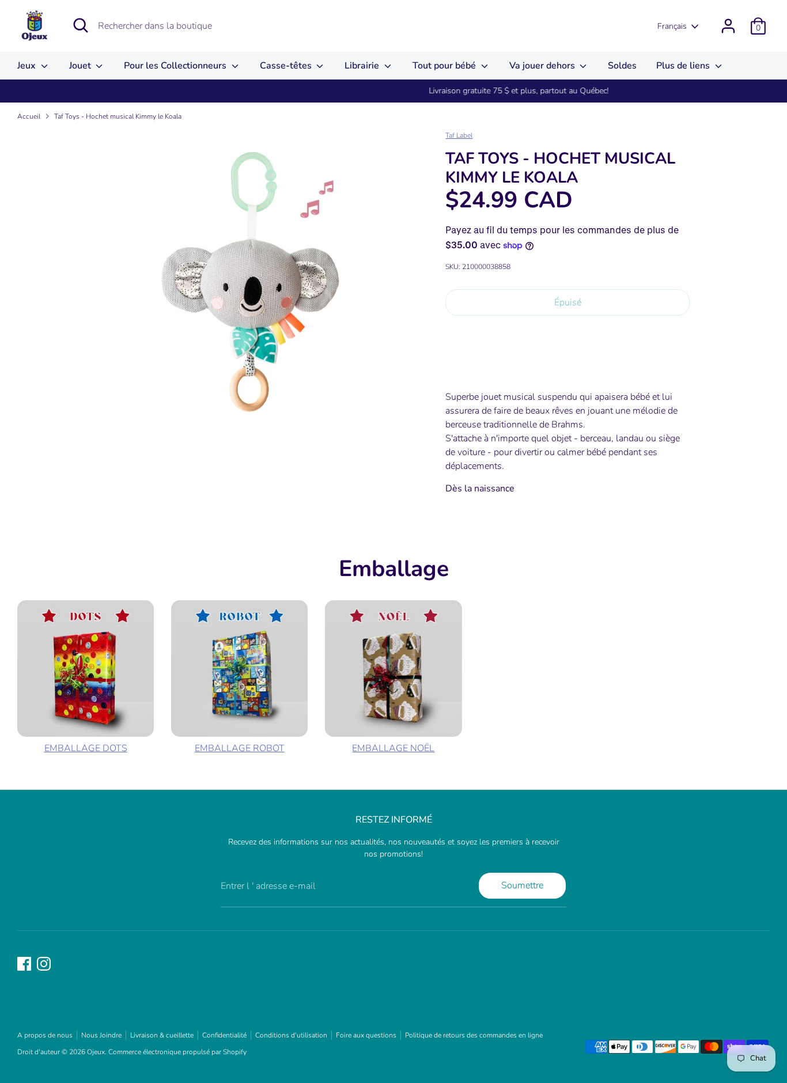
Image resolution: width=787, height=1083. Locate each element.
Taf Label (458, 135)
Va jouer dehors (543, 65)
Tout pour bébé (445, 65)
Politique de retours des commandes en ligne (474, 1035)
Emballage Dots (85, 748)
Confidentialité (224, 1035)
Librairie (363, 65)
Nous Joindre (101, 1035)
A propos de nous (45, 1035)
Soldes (622, 65)
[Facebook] (24, 964)
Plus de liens (684, 65)
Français (672, 26)
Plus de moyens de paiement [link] (567, 365)
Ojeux (96, 1052)
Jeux (27, 65)
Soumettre (522, 885)
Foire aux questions (366, 1035)
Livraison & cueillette (162, 1035)
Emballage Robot (240, 748)
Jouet (81, 65)
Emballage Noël (393, 748)
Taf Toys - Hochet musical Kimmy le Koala (117, 116)
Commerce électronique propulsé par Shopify (177, 1052)
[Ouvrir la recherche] (80, 25)
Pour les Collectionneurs (176, 65)
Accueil (28, 116)
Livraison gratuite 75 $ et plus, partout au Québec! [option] (393, 90)
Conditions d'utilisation (291, 1035)
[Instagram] (44, 964)
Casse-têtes (287, 65)
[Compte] (728, 25)
